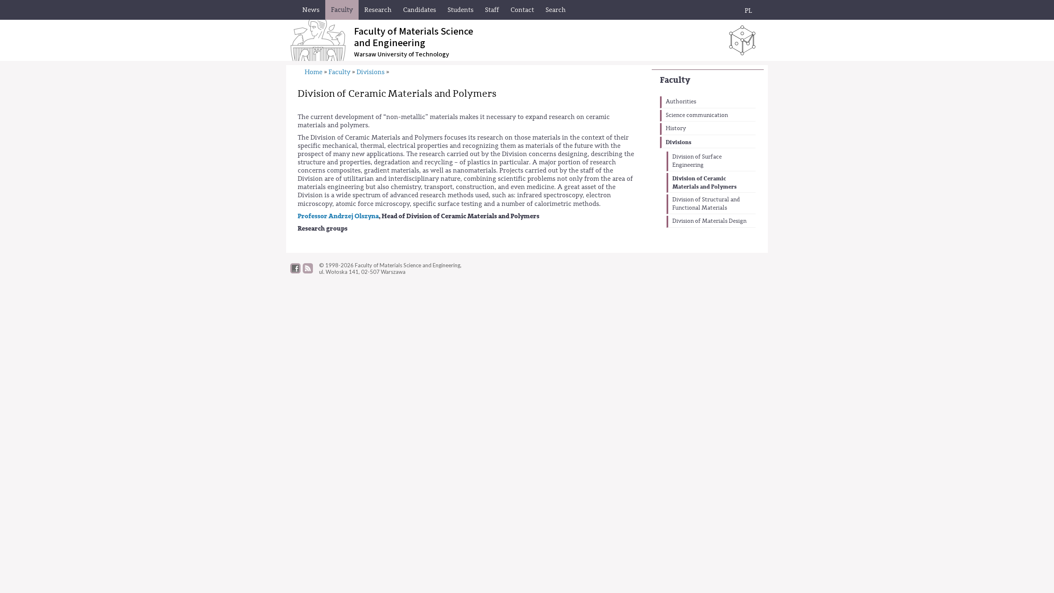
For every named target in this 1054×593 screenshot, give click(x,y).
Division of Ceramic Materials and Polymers (704, 183)
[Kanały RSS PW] (308, 271)
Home (313, 72)
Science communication (697, 115)
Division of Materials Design (709, 221)
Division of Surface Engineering (697, 161)
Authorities (681, 101)
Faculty (675, 80)
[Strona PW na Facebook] (295, 271)
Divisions (678, 142)
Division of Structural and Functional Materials (706, 204)
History (676, 128)
